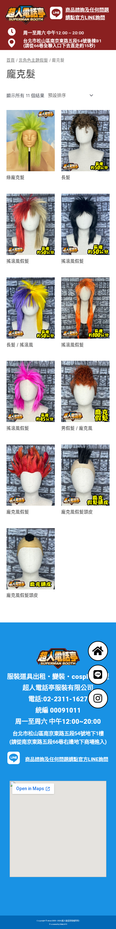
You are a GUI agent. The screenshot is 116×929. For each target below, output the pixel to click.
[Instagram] (98, 698)
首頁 (10, 60)
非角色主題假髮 (33, 60)
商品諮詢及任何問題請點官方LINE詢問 (66, 759)
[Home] (98, 651)
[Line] (98, 675)
